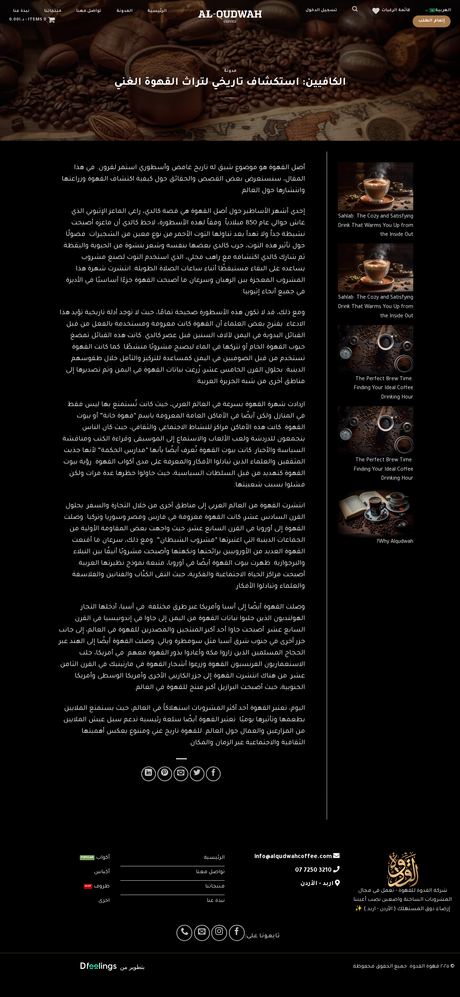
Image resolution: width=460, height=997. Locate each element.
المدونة (124, 11)
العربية (443, 10)
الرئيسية (157, 11)
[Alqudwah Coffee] (230, 16)
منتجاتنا (52, 11)
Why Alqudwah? (395, 542)
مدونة (230, 71)
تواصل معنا (88, 11)
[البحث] (355, 9)
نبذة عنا (21, 11)
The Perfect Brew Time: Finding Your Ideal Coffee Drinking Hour (383, 389)
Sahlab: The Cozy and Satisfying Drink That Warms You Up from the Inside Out (375, 226)
